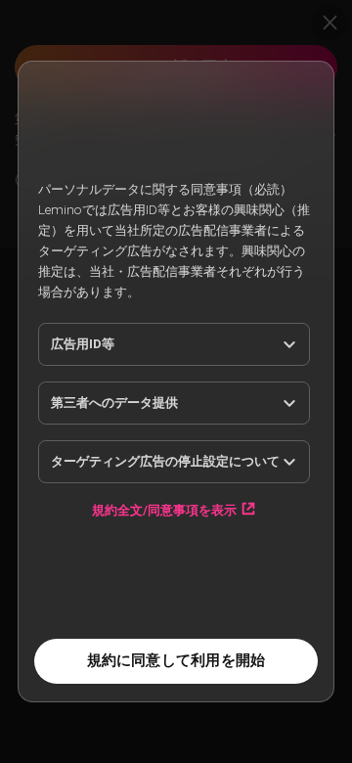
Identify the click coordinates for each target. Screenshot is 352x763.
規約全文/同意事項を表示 (164, 509)
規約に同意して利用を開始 (176, 660)
